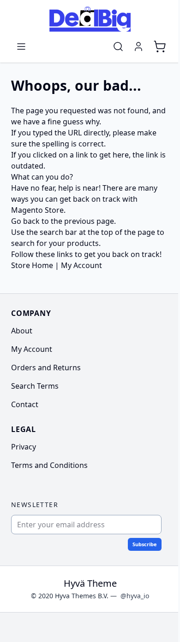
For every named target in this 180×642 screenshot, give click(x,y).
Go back (25, 221)
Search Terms (35, 386)
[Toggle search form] (118, 46)
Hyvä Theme (90, 583)
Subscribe (144, 544)
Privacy (23, 447)
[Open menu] (21, 46)
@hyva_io (134, 595)
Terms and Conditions (49, 465)
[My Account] (138, 46)
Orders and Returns (46, 367)
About (21, 331)
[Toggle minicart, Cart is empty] (159, 46)
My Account (81, 265)
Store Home (32, 265)
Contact (24, 404)
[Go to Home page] (90, 19)
